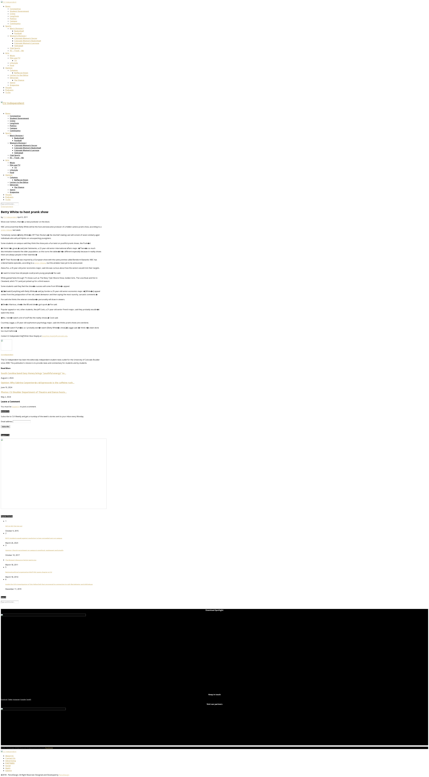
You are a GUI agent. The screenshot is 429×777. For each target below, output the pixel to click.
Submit (8, 770)
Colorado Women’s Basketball (27, 41)
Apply (7, 768)
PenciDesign (49, 748)
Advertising (10, 761)
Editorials (14, 78)
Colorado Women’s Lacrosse (26, 43)
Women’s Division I (18, 36)
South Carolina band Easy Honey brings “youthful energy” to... (33, 373)
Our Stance (19, 80)
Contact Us (10, 758)
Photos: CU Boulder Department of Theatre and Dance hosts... (34, 392)
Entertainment (7, 206)
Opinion (8, 68)
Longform (14, 16)
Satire (12, 82)
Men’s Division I (16, 28)
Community (15, 23)
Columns (14, 70)
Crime (12, 14)
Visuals (8, 87)
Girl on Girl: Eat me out (13, 526)
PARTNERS (10, 763)
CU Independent (10, 217)
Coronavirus (15, 9)
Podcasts (9, 90)
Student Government (19, 11)
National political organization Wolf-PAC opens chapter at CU (28, 572)
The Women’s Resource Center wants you (20, 560)
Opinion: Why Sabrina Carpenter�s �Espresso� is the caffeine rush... (37, 382)
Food (12, 65)
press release (6, 230)
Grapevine (14, 85)
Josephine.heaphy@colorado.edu (54, 336)
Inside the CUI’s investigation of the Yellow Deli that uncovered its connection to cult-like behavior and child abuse (49, 584)
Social (8, 765)
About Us (9, 756)
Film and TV (15, 58)
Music (12, 55)
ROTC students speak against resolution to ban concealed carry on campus (33, 538)
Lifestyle (14, 63)
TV (15, 60)
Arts (7, 53)
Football (18, 33)
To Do (8, 92)
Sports (8, 26)
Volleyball (18, 46)
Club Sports (15, 48)
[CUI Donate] (53, 508)
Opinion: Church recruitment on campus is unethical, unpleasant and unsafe (34, 550)
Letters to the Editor (19, 75)
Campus (13, 21)
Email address (6, 421)
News (7, 6)
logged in (16, 406)
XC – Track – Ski (17, 50)
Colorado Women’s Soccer (25, 38)
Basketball (19, 31)
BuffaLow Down (21, 73)
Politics (13, 18)
